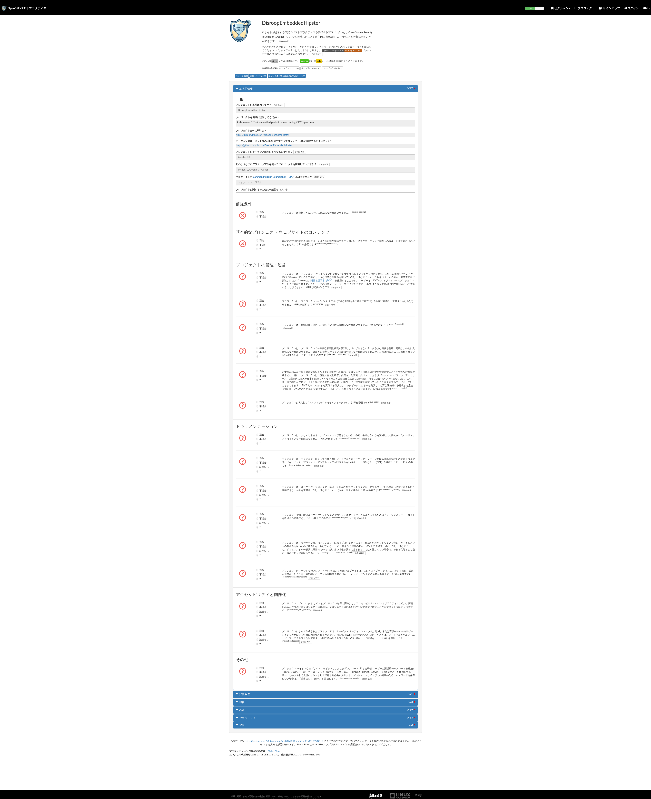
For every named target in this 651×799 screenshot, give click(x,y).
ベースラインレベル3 (332, 68)
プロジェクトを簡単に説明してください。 (258, 117)
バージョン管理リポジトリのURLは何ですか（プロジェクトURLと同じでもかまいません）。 (285, 141)
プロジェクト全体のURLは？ (251, 130)
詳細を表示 (284, 41)
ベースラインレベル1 (289, 68)
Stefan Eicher (274, 751)
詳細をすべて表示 (258, 76)
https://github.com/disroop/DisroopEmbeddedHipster (264, 145)
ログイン (633, 8)
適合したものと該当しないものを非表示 (287, 76)
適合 (261, 212)
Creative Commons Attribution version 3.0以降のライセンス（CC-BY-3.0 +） (285, 741)
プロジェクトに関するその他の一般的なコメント (262, 189)
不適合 (261, 216)
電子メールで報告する (276, 796)
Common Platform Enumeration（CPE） (273, 177)
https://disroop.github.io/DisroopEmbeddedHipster (262, 135)
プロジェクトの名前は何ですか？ (253, 105)
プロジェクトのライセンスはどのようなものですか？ (264, 152)
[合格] (304, 61)
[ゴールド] (319, 61)
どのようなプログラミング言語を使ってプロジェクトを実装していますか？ (276, 164)
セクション (561, 8)
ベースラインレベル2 (311, 68)
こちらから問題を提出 (301, 796)
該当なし (261, 467)
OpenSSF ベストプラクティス (27, 8)
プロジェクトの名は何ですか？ (274, 177)
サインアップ (611, 8)
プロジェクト (586, 8)
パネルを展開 (242, 76)
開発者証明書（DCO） (322, 280)
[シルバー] (274, 61)
